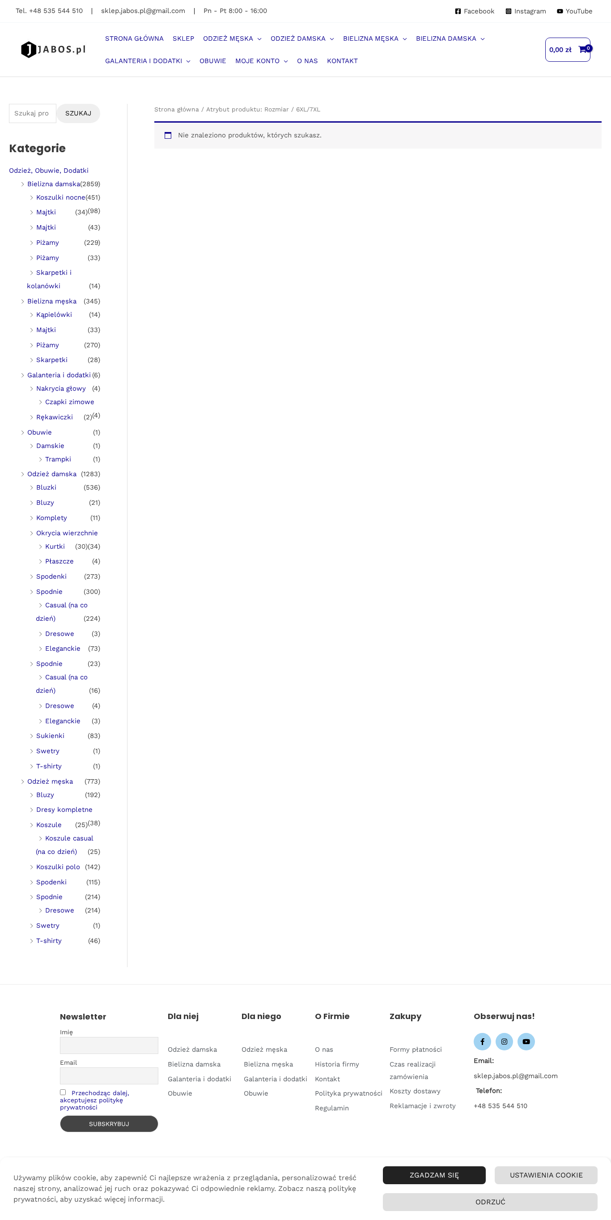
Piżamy (47, 243)
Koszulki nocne (60, 197)
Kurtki (55, 546)
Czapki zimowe (69, 402)
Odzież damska (51, 474)
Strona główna (176, 109)
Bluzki (46, 487)
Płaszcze (59, 561)
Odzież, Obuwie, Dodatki (49, 170)
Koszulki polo (58, 867)
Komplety (51, 518)
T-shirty (49, 766)
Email (68, 1062)
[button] (257, 38)
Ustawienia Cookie (546, 1175)
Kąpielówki (54, 315)
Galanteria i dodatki (59, 375)
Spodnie (49, 592)
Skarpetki (52, 360)
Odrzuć (490, 1202)
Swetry (47, 751)
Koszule (49, 825)
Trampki (58, 459)
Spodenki (51, 576)
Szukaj (78, 113)
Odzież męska (50, 781)
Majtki (46, 212)
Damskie (50, 446)
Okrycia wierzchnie (67, 533)
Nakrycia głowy (61, 388)
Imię (66, 1032)
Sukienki (50, 736)
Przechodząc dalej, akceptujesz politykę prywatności (94, 1100)
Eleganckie (63, 648)
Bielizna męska (51, 301)
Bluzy (45, 503)
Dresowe (59, 634)
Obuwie (39, 432)
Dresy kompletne (64, 810)
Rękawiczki (54, 417)
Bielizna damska (53, 184)
